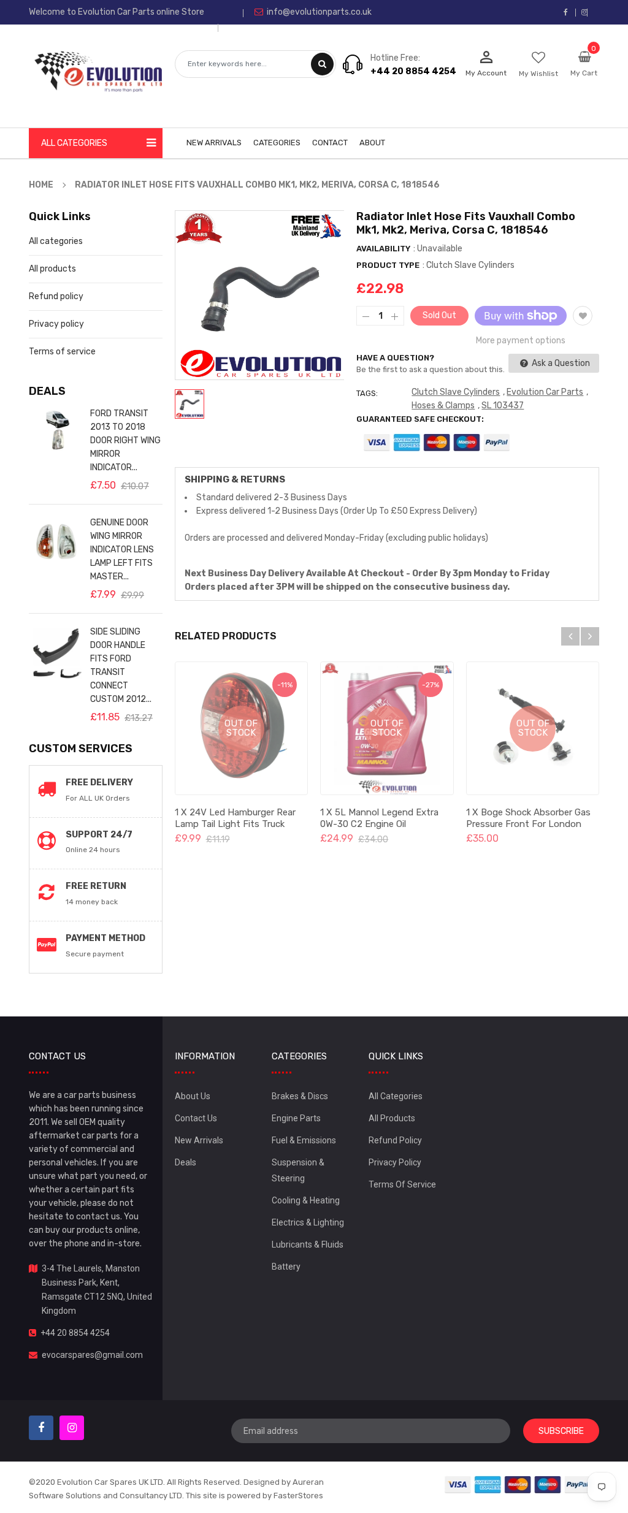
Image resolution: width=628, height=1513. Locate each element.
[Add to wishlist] (582, 316)
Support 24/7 (99, 834)
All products (52, 269)
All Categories (396, 1096)
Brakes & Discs (300, 1096)
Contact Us (196, 1118)
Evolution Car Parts (545, 392)
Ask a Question (560, 363)
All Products (392, 1118)
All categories (56, 241)
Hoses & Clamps (443, 405)
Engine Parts (296, 1118)
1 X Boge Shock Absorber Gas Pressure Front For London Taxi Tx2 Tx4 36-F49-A (528, 824)
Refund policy (56, 296)
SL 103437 (502, 405)
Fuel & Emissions (304, 1140)
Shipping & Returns (235, 479)
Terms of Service (402, 1184)
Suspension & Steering (298, 1170)
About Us (192, 1096)
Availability (383, 248)
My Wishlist (538, 73)
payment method (105, 938)
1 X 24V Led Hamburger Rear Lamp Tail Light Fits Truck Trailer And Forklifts (235, 824)
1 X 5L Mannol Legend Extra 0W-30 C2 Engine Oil (379, 818)
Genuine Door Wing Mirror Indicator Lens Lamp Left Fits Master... (122, 549)
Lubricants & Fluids (307, 1244)
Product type (387, 265)
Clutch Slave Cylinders (456, 392)
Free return (96, 886)
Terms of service (62, 351)
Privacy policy (56, 324)
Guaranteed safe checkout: (420, 419)
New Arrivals (199, 1140)
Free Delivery (99, 782)
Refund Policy (395, 1140)
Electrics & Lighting (308, 1222)
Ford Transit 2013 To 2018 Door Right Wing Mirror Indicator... (125, 440)
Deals (185, 1162)
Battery (286, 1266)
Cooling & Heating (306, 1200)
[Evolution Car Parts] (518, 1483)
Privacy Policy (395, 1162)
